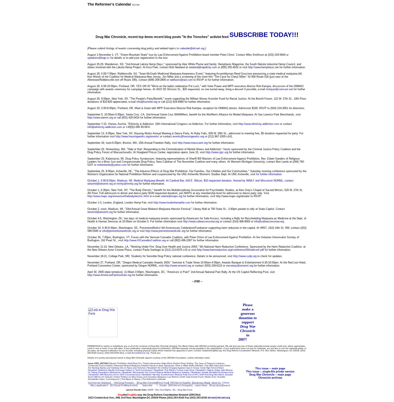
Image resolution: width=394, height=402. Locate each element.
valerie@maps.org (171, 196)
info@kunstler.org (146, 101)
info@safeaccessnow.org (269, 221)
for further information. (269, 174)
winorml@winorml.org (100, 183)
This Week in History (130, 379)
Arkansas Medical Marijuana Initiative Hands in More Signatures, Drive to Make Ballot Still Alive (158, 365)
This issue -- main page (270, 368)
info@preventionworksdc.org (119, 230)
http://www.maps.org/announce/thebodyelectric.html (118, 196)
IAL (174, 390)
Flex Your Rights (163, 390)
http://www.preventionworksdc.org (165, 230)
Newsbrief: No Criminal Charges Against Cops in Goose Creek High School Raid (185, 368)
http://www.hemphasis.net (263, 67)
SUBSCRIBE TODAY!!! (264, 34)
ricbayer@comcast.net (279, 89)
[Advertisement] (197, 18)
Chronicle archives (270, 377)
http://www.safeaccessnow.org (201, 221)
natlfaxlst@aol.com (181, 79)
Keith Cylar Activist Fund (191, 377)
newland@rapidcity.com (203, 67)
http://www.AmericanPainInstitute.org (109, 275)
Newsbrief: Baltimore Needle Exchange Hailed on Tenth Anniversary (120, 370)
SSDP (150, 390)
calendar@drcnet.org (192, 48)
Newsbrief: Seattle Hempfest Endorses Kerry (212, 372)
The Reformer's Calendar (154, 379)
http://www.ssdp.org (245, 256)
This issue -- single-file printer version (270, 371)
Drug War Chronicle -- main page (270, 374)
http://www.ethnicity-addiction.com (258, 123)
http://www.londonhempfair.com (171, 202)
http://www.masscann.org (193, 142)
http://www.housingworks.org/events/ (137, 136)
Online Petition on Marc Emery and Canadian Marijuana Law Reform (146, 377)
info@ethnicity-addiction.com (104, 127)
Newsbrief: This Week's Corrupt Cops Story (174, 370)
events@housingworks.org (188, 136)
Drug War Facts (185, 390)
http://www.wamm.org (100, 117)
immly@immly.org (127, 183)
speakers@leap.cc (98, 57)
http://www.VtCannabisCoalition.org (145, 240)
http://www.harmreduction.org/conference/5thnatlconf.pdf (230, 249)
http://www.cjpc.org (217, 152)
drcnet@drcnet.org (140, 353)
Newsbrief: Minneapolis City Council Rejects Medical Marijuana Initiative (155, 372)
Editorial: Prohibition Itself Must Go (124, 363)
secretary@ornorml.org (239, 265)
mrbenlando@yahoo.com (112, 164)
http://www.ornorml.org (178, 265)
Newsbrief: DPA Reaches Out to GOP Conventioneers (114, 374)
